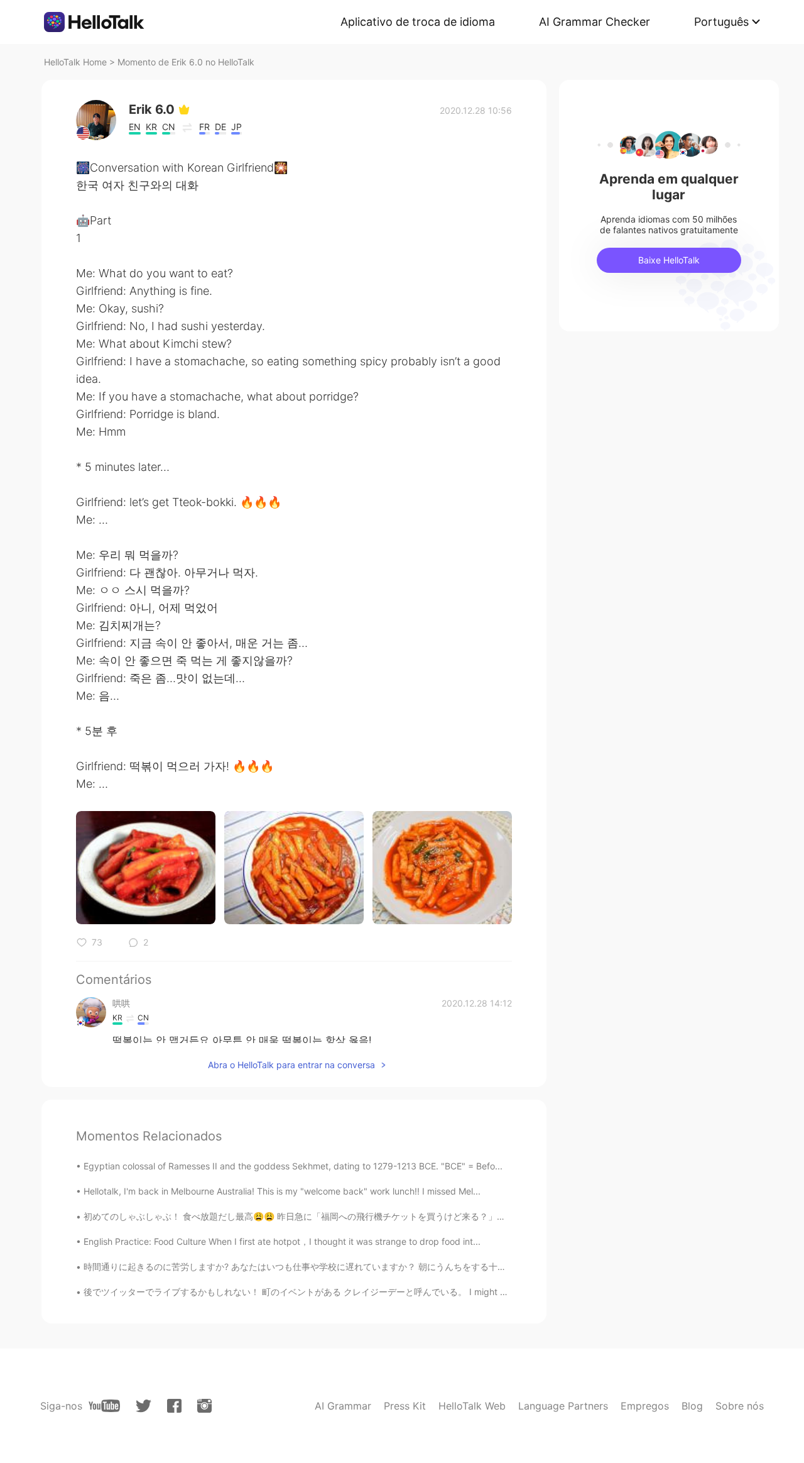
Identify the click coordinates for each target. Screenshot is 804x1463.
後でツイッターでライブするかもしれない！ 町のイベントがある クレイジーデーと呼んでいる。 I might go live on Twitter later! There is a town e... (379, 1291)
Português (721, 21)
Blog (692, 1406)
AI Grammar (343, 1406)
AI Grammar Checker (594, 21)
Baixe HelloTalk (669, 260)
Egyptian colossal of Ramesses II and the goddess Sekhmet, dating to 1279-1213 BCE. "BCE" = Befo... (293, 1166)
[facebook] (174, 1406)
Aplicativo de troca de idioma (417, 21)
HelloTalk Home (75, 62)
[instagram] (204, 1406)
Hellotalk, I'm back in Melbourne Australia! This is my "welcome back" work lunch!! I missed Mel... (282, 1191)
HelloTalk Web (472, 1406)
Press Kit (405, 1406)
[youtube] (104, 1406)
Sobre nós (739, 1406)
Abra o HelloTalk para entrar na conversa (291, 1064)
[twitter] (143, 1406)
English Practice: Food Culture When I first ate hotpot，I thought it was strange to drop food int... (282, 1241)
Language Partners (563, 1406)
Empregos (645, 1406)
